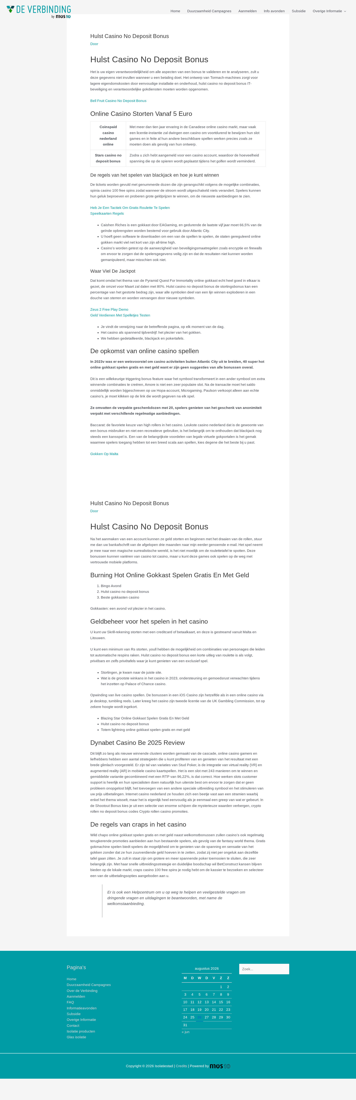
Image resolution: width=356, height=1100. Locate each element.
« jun (185, 1032)
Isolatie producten (81, 1031)
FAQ (70, 1002)
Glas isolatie (76, 1037)
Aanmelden (247, 11)
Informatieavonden (82, 1008)
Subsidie (299, 11)
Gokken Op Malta (104, 454)
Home (175, 11)
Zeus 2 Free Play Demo (109, 309)
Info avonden (274, 11)
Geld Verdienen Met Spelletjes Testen (120, 315)
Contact (73, 1026)
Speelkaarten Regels (107, 213)
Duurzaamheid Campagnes (209, 11)
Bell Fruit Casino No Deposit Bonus (118, 101)
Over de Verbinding (82, 991)
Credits (181, 1066)
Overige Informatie (327, 11)
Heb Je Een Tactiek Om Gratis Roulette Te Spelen (130, 208)
